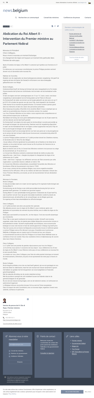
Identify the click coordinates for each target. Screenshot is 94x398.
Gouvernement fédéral (78, 343)
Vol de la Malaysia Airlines (76, 47)
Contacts (88, 17)
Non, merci (88, 391)
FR (7, 2)
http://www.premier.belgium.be (11, 320)
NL (4, 2)
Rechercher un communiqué (29, 17)
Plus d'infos (12, 394)
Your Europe (75, 349)
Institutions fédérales (17, 356)
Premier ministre (77, 340)
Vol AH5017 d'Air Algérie (76, 40)
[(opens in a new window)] (54, 26)
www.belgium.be (82, 2)
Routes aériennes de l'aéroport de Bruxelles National (75, 36)
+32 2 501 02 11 (10, 317)
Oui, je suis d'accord (72, 391)
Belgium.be (75, 346)
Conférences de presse (72, 17)
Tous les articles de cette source (76, 58)
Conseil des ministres (51, 17)
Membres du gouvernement (19, 354)
